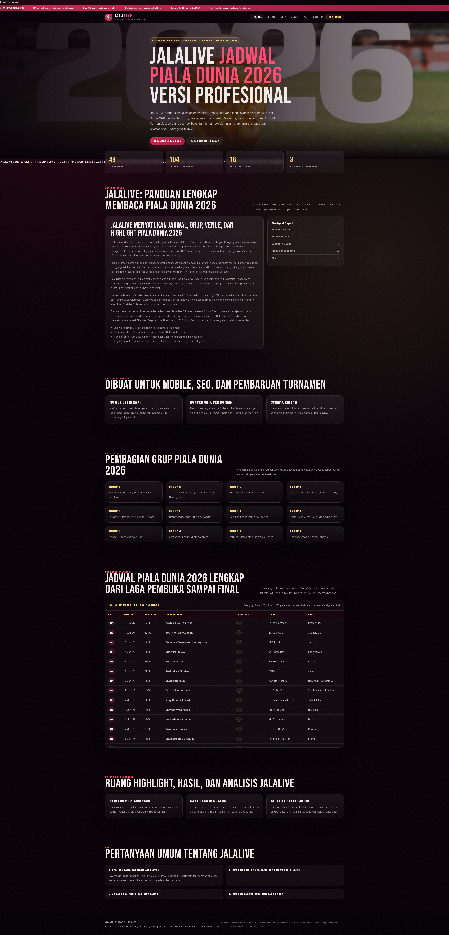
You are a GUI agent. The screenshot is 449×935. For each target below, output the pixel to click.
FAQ (306, 17)
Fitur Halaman (305, 236)
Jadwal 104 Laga (305, 243)
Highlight (318, 17)
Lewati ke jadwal (9, 2)
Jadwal (295, 17)
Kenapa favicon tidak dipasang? (135, 894)
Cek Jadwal (335, 17)
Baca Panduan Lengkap (205, 141)
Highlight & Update (305, 251)
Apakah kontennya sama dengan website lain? (267, 869)
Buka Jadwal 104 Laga (167, 141)
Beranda (257, 17)
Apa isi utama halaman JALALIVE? (136, 869)
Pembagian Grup (305, 229)
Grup (283, 17)
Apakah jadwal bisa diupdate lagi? (258, 894)
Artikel (271, 17)
